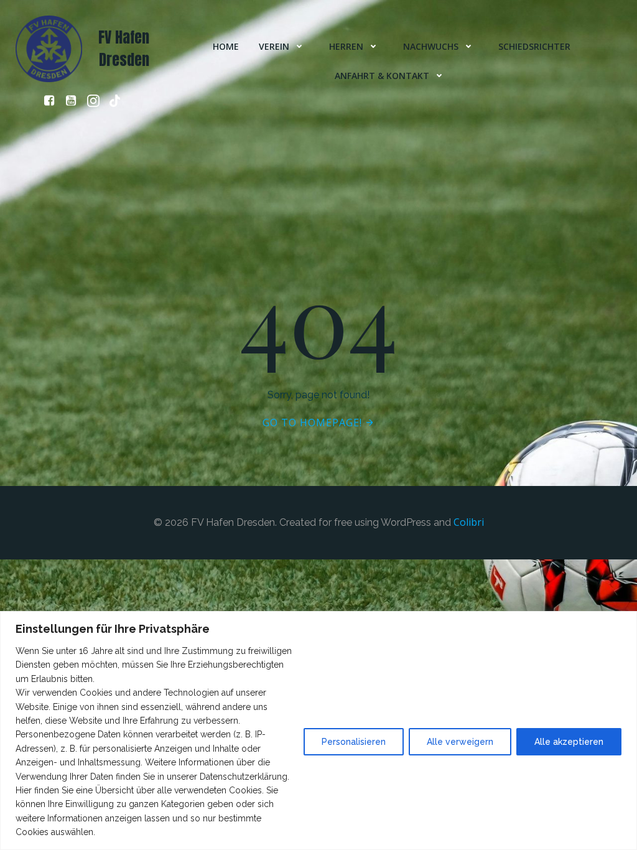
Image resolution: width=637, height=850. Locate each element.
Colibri (468, 522)
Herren (346, 46)
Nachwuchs (430, 46)
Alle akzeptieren (568, 742)
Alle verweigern (460, 742)
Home (226, 46)
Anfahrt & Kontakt (382, 76)
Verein (274, 46)
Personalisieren (354, 742)
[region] (318, 730)
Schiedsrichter (534, 46)
